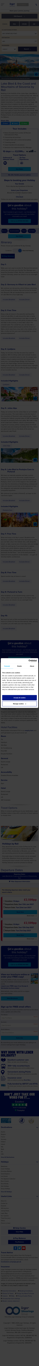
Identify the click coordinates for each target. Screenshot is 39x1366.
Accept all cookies (20, 698)
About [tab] (32, 666)
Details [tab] (19, 666)
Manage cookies (18, 703)
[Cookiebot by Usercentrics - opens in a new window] (28, 661)
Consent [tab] (7, 666)
